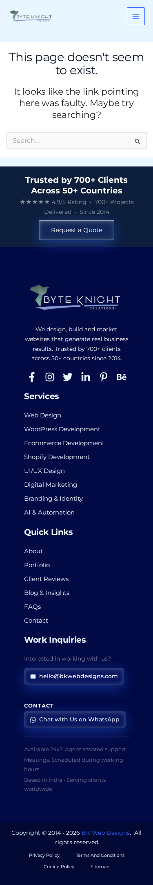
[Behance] (121, 377)
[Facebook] (32, 377)
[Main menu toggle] (136, 16)
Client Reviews (46, 579)
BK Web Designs (106, 833)
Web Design (42, 415)
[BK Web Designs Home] (76, 298)
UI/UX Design (44, 471)
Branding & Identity (53, 498)
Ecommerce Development (64, 443)
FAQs (32, 606)
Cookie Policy (59, 866)
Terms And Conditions (100, 855)
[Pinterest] (104, 377)
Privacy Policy (44, 855)
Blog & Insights (46, 593)
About (33, 551)
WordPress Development (62, 429)
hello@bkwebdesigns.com (78, 676)
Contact (36, 620)
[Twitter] (68, 377)
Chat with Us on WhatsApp (79, 719)
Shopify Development (57, 457)
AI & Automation (49, 512)
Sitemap (100, 866)
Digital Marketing (50, 484)
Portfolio (37, 565)
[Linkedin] (86, 377)
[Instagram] (50, 377)
